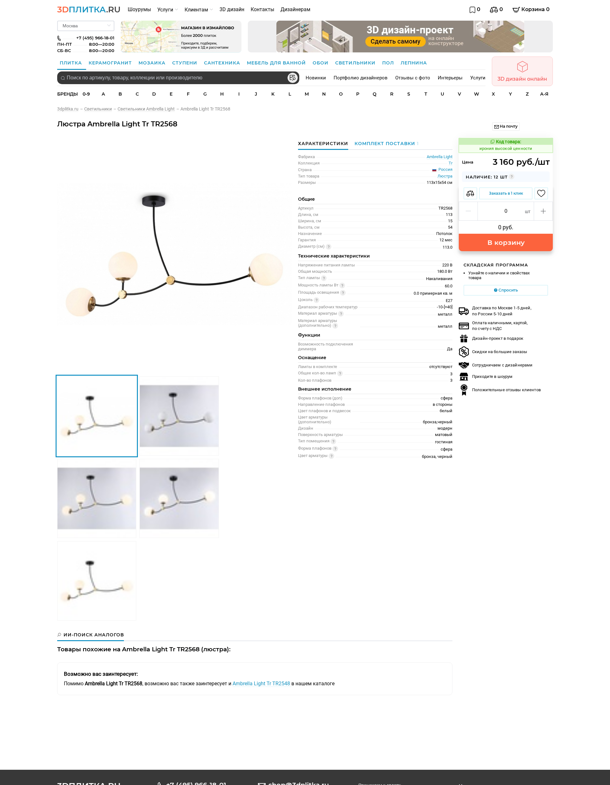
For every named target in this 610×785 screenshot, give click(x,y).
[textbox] (178, 77)
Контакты (262, 9)
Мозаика (153, 63)
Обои (321, 63)
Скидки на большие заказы (499, 351)
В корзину (506, 242)
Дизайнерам (295, 9)
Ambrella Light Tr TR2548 (262, 684)
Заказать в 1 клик (506, 193)
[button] (468, 211)
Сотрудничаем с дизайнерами (502, 365)
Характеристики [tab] (323, 143)
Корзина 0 (535, 9)
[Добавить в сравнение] (470, 193)
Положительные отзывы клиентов (506, 389)
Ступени (185, 63)
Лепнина (414, 63)
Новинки (316, 78)
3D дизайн (232, 9)
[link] (70, 108)
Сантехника (223, 63)
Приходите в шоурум (492, 376)
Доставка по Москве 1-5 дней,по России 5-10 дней (502, 310)
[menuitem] (139, 9)
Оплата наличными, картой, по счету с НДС (500, 325)
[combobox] (178, 77)
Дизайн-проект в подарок (497, 338)
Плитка (72, 63)
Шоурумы (139, 9)
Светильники (356, 63)
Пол (389, 63)
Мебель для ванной (277, 63)
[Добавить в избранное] (541, 193)
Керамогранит (111, 63)
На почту (508, 126)
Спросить (508, 290)
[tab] (385, 143)
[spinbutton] (506, 211)
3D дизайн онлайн (522, 79)
